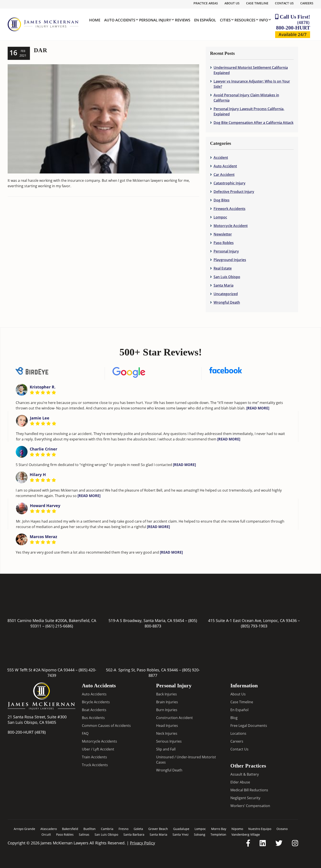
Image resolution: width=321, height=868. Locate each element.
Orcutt (46, 834)
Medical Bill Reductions (249, 790)
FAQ (85, 733)
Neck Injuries (166, 733)
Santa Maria (223, 285)
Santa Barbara (133, 834)
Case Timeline (257, 3)
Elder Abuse (240, 782)
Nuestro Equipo (259, 829)
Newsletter (223, 234)
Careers (306, 3)
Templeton (218, 834)
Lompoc (220, 217)
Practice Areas (205, 3)
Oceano (282, 829)
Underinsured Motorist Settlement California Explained (251, 70)
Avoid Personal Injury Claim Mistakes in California (246, 98)
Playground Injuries (230, 259)
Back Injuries (166, 694)
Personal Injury (226, 251)
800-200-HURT (293, 25)
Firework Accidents (229, 208)
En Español (239, 709)
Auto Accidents (94, 694)
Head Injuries (167, 725)
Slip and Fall (166, 749)
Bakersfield (70, 829)
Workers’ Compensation (250, 805)
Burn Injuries (166, 709)
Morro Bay (218, 829)
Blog (234, 717)
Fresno (123, 829)
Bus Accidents (93, 717)
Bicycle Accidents (96, 702)
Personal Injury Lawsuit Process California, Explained (249, 111)
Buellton (89, 829)
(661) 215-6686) (59, 626)
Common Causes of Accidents (106, 725)
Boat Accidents (94, 709)
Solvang (199, 834)
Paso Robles (224, 242)
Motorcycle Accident (231, 225)
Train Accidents (94, 757)
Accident (221, 157)
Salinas (84, 834)
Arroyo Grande (24, 829)
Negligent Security (245, 797)
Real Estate (223, 268)
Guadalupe (181, 829)
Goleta (138, 829)
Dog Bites (222, 200)
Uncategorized (226, 293)
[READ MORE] (257, 408)
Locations (238, 733)
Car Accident (224, 174)
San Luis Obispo (227, 276)
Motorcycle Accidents (99, 741)
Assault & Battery (244, 774)
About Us (232, 3)
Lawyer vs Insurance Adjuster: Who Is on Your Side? (252, 84)
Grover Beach (158, 829)
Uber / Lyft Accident (98, 749)
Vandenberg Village (245, 834)
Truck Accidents (95, 764)
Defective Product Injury (234, 191)
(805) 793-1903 (254, 626)
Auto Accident (225, 166)
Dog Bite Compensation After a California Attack (253, 122)
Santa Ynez (181, 834)
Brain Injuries (167, 702)
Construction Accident (174, 717)
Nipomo (237, 829)
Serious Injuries (169, 741)
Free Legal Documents (248, 725)
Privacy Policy (142, 842)
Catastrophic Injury (229, 183)
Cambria (107, 829)
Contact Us (284, 3)
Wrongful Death (227, 302)
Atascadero (48, 829)
